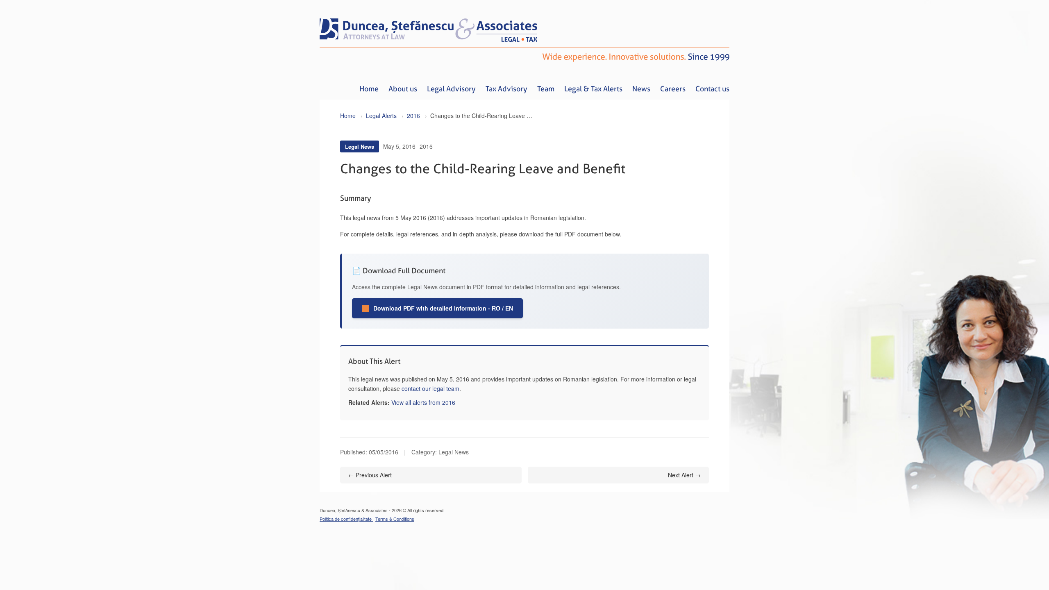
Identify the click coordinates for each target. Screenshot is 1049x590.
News (641, 88)
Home (369, 88)
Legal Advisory (451, 88)
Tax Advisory (506, 88)
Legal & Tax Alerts (593, 88)
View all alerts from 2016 (423, 402)
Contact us (712, 88)
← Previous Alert (370, 475)
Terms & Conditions (394, 518)
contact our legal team (430, 388)
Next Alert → (684, 475)
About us (402, 88)
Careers (673, 88)
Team (545, 88)
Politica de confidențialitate (346, 518)
